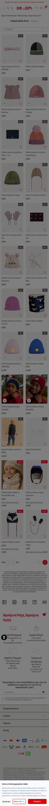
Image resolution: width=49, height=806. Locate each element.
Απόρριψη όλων (6, 801)
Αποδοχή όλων (37, 801)
